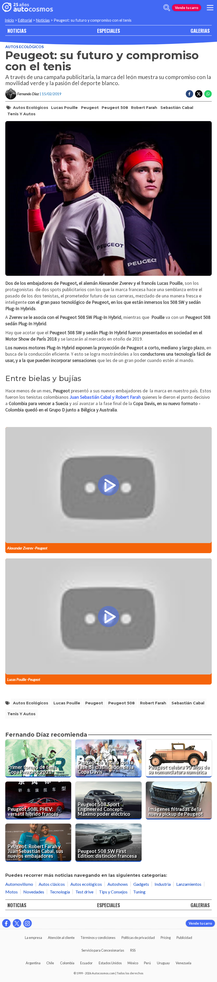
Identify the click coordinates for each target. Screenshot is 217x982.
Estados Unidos (110, 963)
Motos (11, 891)
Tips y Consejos (113, 891)
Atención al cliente (61, 937)
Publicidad (184, 937)
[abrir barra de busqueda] (167, 7)
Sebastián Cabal (176, 107)
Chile (50, 963)
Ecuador (86, 963)
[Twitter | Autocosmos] (17, 923)
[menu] (210, 7)
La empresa (33, 937)
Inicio (9, 20)
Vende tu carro (186, 8)
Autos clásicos (52, 884)
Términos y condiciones (97, 937)
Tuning (139, 891)
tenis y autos (21, 114)
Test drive (84, 891)
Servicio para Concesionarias (103, 950)
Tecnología (60, 891)
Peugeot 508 (115, 107)
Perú (147, 963)
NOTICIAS (16, 30)
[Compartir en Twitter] (198, 94)
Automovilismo (19, 884)
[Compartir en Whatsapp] (208, 94)
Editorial (25, 20)
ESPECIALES (108, 30)
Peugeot (90, 107)
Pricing (166, 937)
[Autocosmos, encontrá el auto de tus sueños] (27, 7)
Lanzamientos (188, 884)
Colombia (67, 963)
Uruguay (163, 963)
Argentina (33, 963)
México (133, 963)
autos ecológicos (30, 107)
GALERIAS (200, 30)
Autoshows (117, 884)
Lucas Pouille (64, 107)
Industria (163, 884)
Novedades (33, 891)
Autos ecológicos (24, 46)
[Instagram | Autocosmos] (27, 923)
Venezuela (183, 963)
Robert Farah (144, 107)
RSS (132, 950)
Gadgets (141, 884)
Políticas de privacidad (138, 937)
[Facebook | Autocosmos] (6, 923)
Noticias (43, 20)
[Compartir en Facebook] (189, 94)
